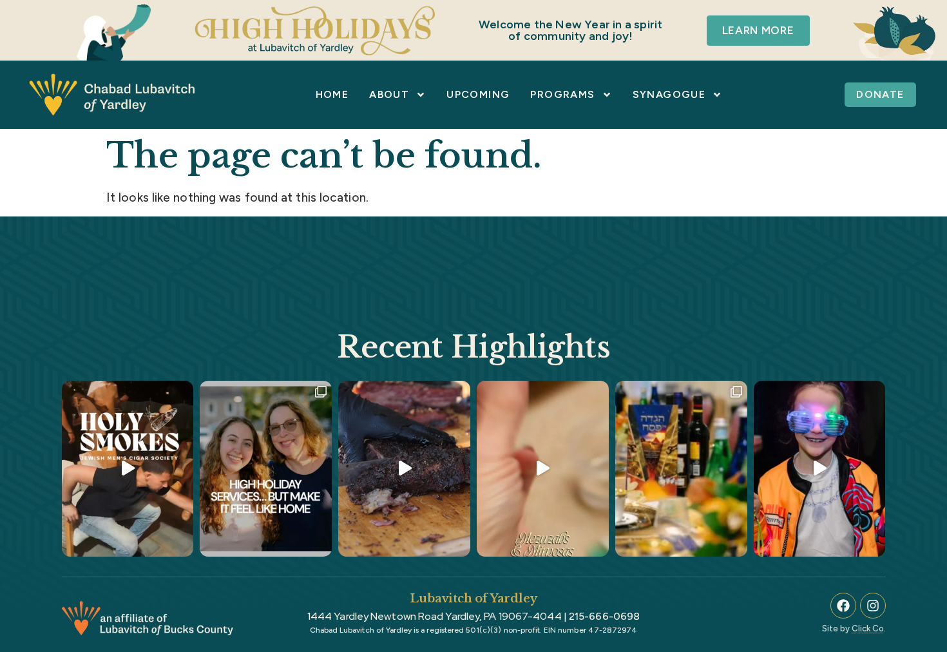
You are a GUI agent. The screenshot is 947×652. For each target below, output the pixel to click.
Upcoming (478, 94)
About (389, 94)
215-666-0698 (604, 616)
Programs (562, 94)
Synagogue (669, 94)
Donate (880, 94)
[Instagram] (873, 605)
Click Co (868, 628)
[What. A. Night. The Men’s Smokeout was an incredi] (404, 468)
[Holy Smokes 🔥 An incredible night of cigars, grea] (128, 468)
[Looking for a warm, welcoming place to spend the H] (266, 468)
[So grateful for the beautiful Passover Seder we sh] (681, 468)
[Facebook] (843, 605)
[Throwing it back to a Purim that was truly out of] (820, 468)
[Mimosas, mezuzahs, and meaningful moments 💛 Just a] (543, 468)
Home (332, 94)
